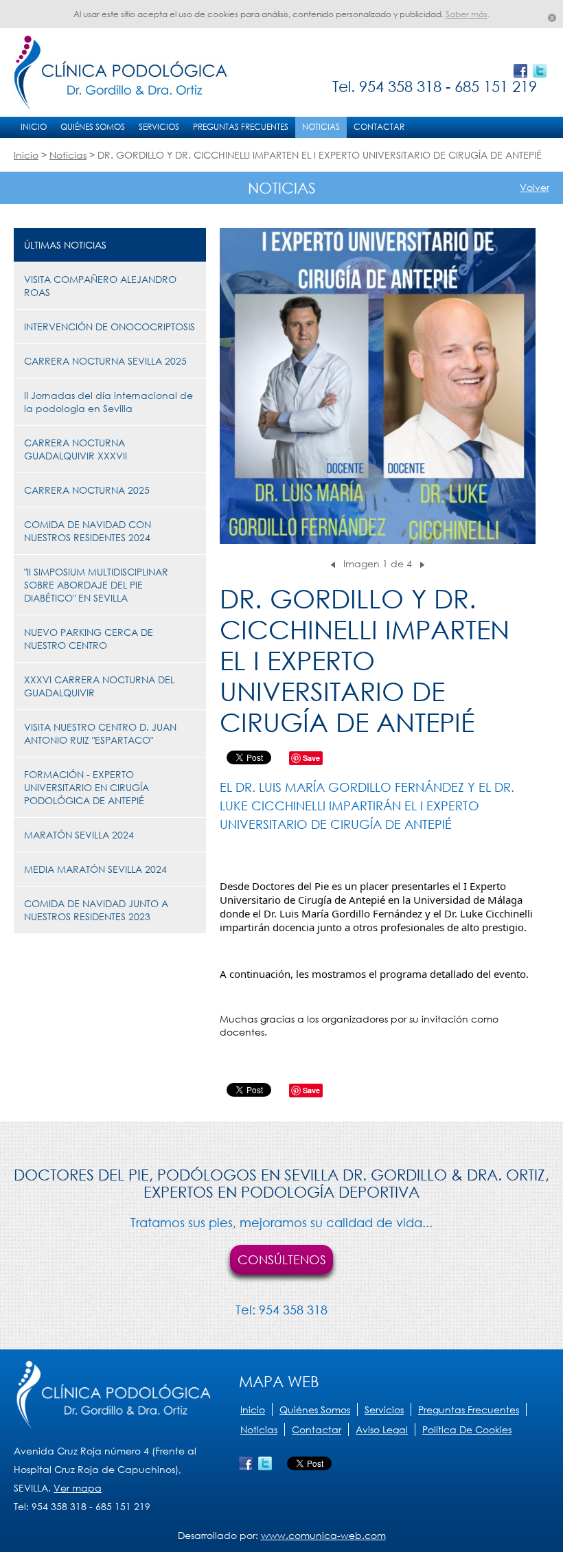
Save (311, 758)
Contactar (379, 127)
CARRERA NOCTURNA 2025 (87, 490)
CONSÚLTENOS (282, 1259)
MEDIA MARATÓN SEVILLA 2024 (95, 869)
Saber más (466, 14)
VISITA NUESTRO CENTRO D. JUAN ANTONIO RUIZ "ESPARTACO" (100, 733)
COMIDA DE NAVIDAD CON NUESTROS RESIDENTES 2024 (87, 531)
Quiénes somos (92, 127)
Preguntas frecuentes (240, 127)
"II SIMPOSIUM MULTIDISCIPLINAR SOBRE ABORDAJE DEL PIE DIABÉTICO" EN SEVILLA (96, 584)
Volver (534, 187)
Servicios (159, 127)
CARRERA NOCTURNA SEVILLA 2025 (105, 360)
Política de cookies (467, 1429)
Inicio (34, 127)
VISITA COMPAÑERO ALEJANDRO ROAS (100, 286)
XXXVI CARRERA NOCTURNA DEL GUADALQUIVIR (99, 686)
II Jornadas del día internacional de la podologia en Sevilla (108, 402)
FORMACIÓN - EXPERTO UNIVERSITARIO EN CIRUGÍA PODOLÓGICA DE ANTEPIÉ (86, 787)
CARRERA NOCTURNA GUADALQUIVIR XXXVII (75, 449)
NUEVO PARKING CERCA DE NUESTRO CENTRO (88, 639)
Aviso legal (382, 1429)
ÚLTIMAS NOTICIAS (65, 244)
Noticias (321, 127)
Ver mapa (78, 1487)
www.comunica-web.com (323, 1535)
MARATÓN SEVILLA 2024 (79, 834)
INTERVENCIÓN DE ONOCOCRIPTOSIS (109, 326)
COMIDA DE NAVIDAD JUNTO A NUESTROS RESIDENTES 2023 (96, 910)
